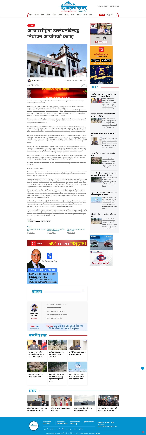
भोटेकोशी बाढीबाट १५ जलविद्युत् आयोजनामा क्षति (103, 215)
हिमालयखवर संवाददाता (37, 81)
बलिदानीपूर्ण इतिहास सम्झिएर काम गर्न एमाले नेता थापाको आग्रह (37, 409)
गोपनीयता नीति (60, 429)
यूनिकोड (81, 429)
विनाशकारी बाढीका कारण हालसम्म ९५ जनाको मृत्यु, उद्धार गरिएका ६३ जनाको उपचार (56, 377)
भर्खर (95, 87)
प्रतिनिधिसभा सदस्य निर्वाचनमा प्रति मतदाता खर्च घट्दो (36, 230)
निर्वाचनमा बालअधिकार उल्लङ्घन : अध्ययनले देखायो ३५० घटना (76, 230)
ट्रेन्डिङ (32, 390)
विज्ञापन (75, 429)
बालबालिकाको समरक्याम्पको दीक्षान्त (54, 307)
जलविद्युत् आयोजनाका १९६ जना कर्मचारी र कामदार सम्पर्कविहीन (56, 354)
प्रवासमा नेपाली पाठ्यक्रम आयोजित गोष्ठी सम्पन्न (56, 311)
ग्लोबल (72, 15)
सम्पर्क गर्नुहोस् (69, 429)
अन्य (90, 15)
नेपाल (54, 15)
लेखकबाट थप (34, 318)
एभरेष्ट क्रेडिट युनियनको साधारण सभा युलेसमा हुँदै (57, 314)
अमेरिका (48, 15)
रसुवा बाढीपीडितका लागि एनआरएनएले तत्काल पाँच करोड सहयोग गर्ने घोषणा (76, 376)
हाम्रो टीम (46, 429)
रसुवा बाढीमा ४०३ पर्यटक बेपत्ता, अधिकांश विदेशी (36, 375)
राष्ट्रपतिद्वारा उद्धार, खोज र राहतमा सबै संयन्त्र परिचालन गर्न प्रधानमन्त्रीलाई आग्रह (36, 354)
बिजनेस (66, 15)
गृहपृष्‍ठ (30, 15)
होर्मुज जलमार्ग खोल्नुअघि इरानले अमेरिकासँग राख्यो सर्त (83, 409)
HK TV (85, 15)
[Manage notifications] (143, 432)
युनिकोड (111, 15)
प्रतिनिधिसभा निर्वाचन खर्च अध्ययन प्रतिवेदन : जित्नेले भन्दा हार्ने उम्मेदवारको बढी (56, 230)
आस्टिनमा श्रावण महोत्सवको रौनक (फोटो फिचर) (60, 409)
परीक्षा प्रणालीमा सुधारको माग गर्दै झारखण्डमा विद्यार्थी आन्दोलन (107, 409)
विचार (42, 15)
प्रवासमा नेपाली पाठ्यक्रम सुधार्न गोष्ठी (54, 318)
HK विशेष (78, 15)
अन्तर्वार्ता (60, 15)
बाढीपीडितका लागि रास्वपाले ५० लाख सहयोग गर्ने (77, 353)
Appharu (98, 433)
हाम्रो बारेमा (52, 429)
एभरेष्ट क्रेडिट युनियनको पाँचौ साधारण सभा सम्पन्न (57, 304)
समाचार (37, 15)
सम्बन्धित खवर (37, 335)
